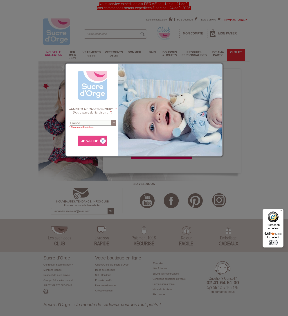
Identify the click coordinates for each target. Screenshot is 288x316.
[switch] (273, 242)
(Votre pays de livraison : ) (93, 110)
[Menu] (281, 211)
